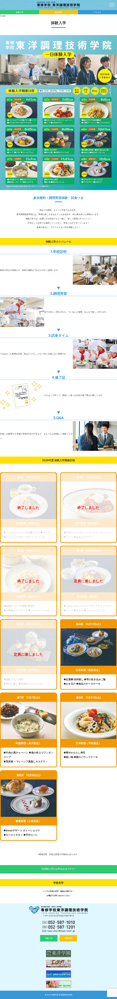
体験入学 (19, 12)
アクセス (97, 12)
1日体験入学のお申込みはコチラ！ (58, 868)
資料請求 (58, 12)
